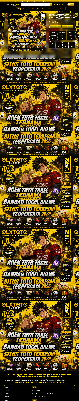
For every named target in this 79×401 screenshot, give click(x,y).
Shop (8, 4)
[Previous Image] (10, 33)
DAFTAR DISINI (55, 26)
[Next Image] (44, 33)
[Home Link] (14, 4)
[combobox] (35, 4)
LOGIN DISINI (67, 26)
